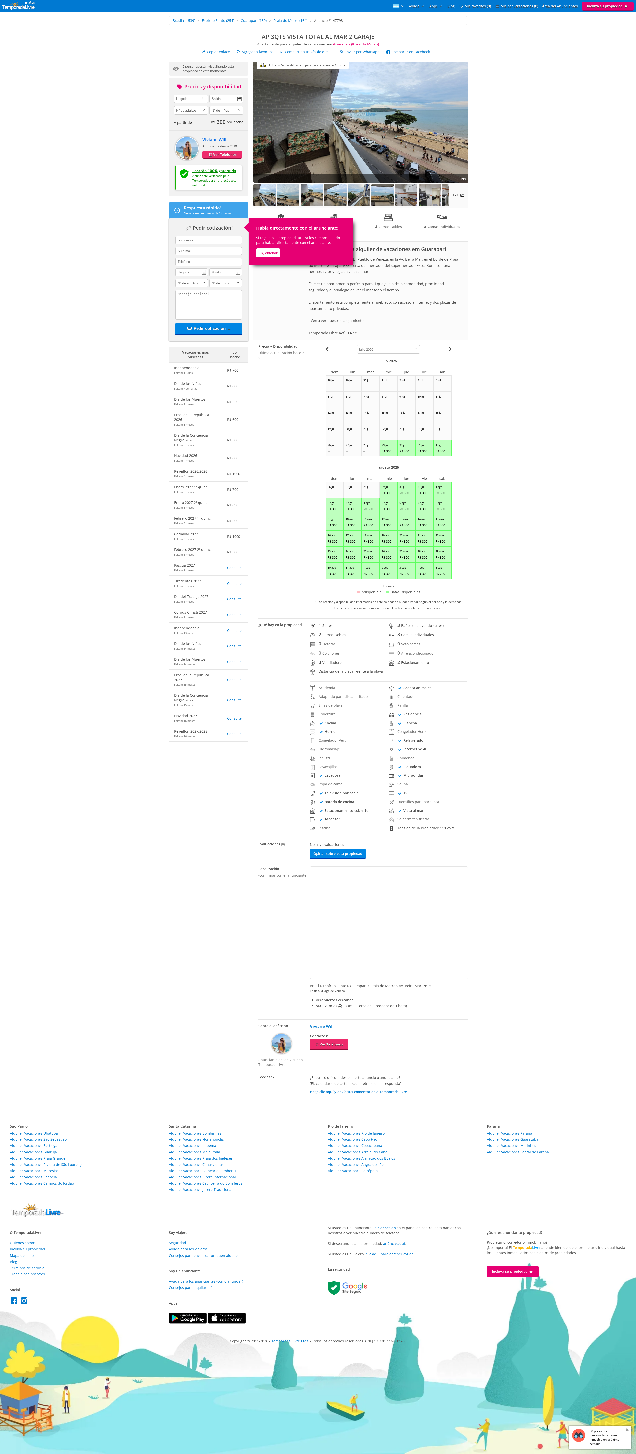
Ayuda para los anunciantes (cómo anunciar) (206, 1281)
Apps (434, 6)
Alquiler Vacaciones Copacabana (355, 1145)
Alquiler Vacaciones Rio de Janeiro (356, 1133)
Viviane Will (214, 139)
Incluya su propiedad (605, 6)
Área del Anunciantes (560, 6)
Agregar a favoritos (257, 51)
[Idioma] (399, 6)
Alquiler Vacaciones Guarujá (33, 1152)
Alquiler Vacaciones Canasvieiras (196, 1164)
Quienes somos (23, 1242)
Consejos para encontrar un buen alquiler (204, 1255)
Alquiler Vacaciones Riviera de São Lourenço (46, 1164)
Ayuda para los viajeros (188, 1249)
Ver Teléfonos (225, 154)
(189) (254, 20)
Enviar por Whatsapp (362, 51)
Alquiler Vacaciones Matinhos (511, 1145)
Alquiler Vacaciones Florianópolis (196, 1139)
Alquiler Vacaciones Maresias (34, 1170)
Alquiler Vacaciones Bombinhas (195, 1133)
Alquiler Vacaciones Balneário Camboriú (202, 1170)
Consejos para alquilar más (191, 1287)
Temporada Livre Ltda (290, 1341)
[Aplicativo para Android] (188, 1322)
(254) (218, 20)
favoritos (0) (478, 6)
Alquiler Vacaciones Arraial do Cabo (357, 1152)
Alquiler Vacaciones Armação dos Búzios (361, 1158)
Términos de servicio (27, 1268)
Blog (451, 6)
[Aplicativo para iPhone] (227, 1322)
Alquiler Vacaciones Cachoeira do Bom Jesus (205, 1183)
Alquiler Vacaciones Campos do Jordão (42, 1183)
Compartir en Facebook (410, 51)
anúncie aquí (394, 1243)
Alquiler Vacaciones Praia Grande (37, 1158)
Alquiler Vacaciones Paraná (509, 1133)
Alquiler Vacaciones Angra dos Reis (357, 1164)
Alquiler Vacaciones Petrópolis (353, 1170)
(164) (290, 20)
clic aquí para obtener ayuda (390, 1254)
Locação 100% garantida (214, 170)
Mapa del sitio (22, 1255)
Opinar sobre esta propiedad (337, 853)
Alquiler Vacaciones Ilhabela (33, 1177)
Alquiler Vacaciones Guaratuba (512, 1139)
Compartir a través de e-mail (308, 51)
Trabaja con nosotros (27, 1274)
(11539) (184, 20)
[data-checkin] (191, 98)
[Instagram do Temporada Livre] (24, 1302)
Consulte (234, 567)
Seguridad (177, 1242)
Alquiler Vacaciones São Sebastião (38, 1139)
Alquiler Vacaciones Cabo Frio (352, 1139)
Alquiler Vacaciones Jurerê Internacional (202, 1177)
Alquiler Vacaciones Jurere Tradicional (200, 1189)
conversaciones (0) (519, 6)
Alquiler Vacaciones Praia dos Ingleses (201, 1158)
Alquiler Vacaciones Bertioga (33, 1145)
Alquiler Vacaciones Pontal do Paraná (518, 1152)
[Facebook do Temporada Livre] (15, 1302)
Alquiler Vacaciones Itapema (192, 1145)
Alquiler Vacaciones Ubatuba (34, 1133)
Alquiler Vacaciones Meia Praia (194, 1152)
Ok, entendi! (268, 253)
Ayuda (414, 6)
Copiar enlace (218, 51)
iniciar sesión (384, 1228)
